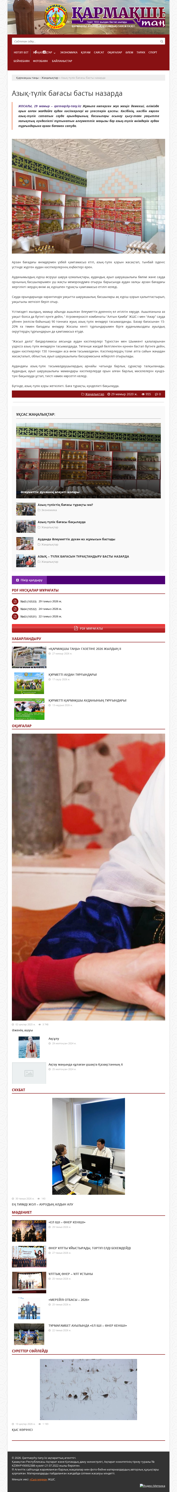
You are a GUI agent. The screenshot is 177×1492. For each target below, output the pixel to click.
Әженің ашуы (22, 1030)
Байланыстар (62, 61)
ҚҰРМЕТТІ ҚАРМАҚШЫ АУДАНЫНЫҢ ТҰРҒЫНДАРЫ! (87, 700)
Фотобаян (40, 61)
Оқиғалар (114, 52)
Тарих (141, 52)
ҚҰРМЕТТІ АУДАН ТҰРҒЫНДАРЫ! (73, 674)
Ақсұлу (54, 1038)
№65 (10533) (28, 601)
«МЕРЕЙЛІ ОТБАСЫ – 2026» (69, 1300)
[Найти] (161, 41)
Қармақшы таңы (104, 18)
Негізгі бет (21, 52)
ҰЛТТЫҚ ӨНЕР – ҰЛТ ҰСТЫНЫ (71, 1274)
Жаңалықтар (42, 52)
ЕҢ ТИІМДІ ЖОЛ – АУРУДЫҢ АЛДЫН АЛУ (42, 1204)
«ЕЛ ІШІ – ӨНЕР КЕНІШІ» (67, 1222)
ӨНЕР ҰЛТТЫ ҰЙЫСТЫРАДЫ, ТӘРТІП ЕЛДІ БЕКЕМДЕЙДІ (90, 1248)
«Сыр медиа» (38, 1479)
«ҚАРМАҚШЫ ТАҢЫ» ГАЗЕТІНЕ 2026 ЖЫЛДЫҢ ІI (85, 649)
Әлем (129, 52)
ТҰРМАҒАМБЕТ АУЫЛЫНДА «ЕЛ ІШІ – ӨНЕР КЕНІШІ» (88, 1325)
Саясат (99, 52)
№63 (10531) (28, 616)
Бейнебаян (22, 61)
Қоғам (85, 52)
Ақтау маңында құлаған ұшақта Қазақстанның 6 (86, 1064)
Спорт (153, 52)
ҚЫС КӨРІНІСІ (22, 1430)
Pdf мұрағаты (91, 628)
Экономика (68, 52)
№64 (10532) (28, 609)
